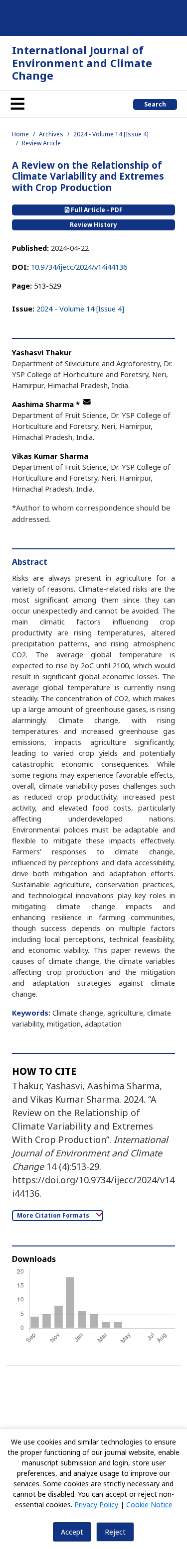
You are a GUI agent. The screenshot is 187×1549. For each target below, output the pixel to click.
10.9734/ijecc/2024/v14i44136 (79, 267)
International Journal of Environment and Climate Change (82, 63)
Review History (93, 224)
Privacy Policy (96, 1504)
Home (20, 134)
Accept (72, 1532)
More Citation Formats (54, 1215)
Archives (51, 134)
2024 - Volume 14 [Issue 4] (111, 134)
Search (155, 104)
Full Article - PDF (96, 210)
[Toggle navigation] (17, 104)
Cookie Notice (149, 1504)
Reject (115, 1532)
